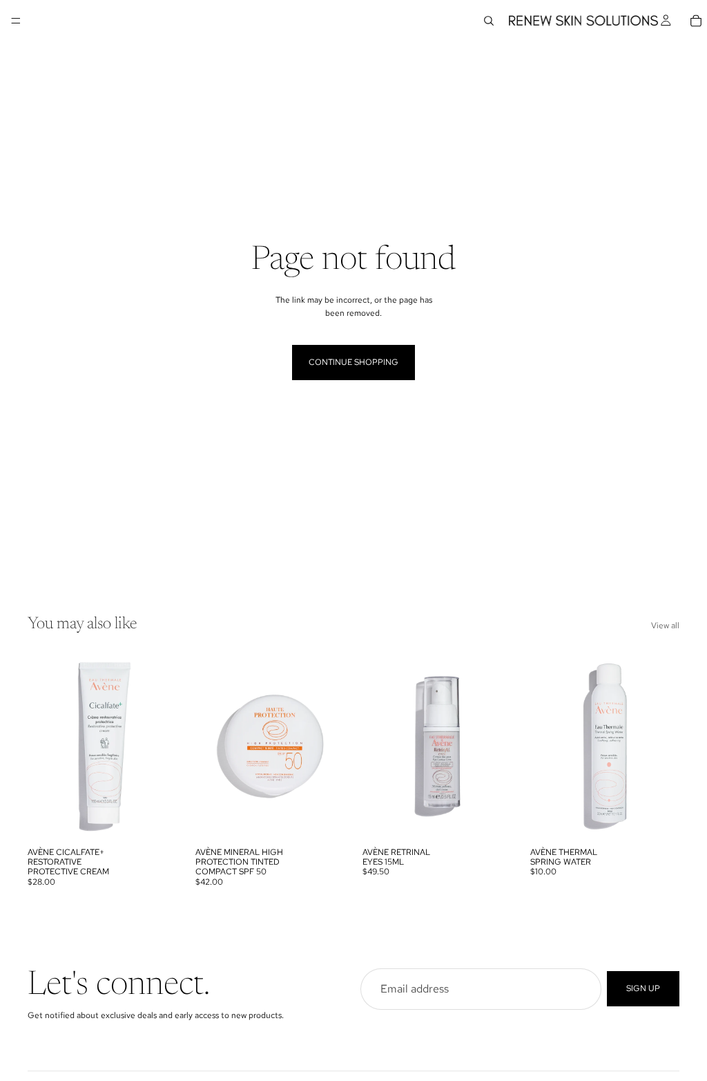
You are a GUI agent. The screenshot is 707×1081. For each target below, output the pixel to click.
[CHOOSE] (156, 819)
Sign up (643, 988)
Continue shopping (353, 362)
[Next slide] (162, 746)
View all (665, 625)
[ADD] (490, 819)
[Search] (489, 21)
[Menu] (16, 21)
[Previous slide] (43, 746)
